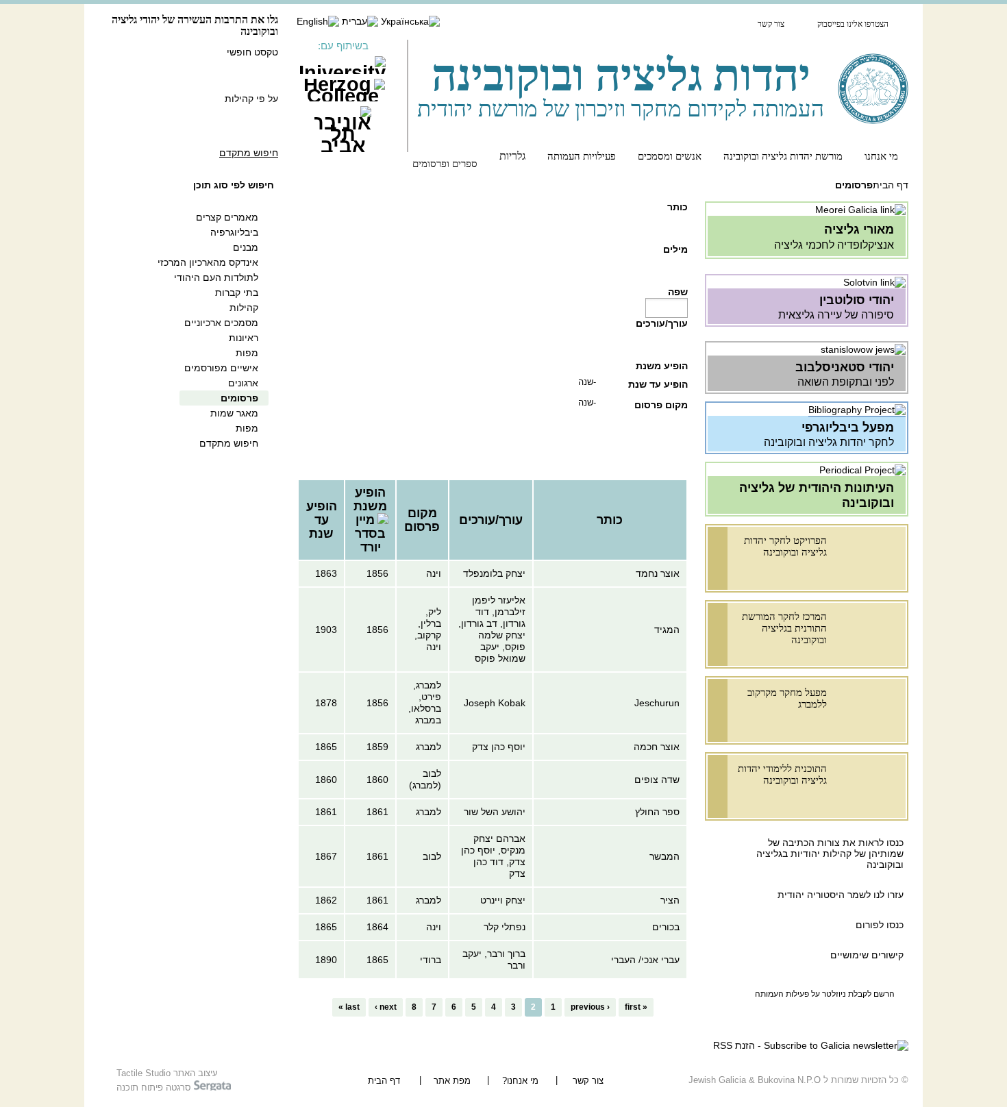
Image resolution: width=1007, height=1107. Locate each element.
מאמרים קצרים (227, 217)
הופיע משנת (662, 365)
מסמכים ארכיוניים (221, 322)
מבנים (245, 247)
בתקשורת (714, 23)
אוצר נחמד (658, 573)
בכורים (666, 926)
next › (386, 1007)
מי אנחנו (881, 155)
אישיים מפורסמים (221, 367)
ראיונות (243, 337)
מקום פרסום (661, 404)
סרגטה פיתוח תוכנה (155, 1087)
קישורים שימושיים (867, 954)
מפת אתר (452, 1080)
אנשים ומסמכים (669, 155)
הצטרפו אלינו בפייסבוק (852, 23)
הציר (670, 900)
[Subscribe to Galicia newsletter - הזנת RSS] (810, 1045)
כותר (677, 206)
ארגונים (243, 382)
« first (636, 1007)
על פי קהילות (251, 98)
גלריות (512, 155)
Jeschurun (657, 702)
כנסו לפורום (880, 924)
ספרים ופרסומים (444, 163)
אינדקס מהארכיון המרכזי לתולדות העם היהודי (208, 270)
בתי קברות (236, 292)
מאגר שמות (234, 413)
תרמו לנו (646, 23)
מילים (675, 249)
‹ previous (590, 1007)
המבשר (664, 856)
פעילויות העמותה (581, 155)
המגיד (667, 629)
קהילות (243, 307)
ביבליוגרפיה (234, 232)
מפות (247, 352)
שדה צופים (657, 779)
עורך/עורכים (662, 323)
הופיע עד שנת (658, 384)
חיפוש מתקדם (248, 152)
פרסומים (239, 398)
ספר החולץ (657, 811)
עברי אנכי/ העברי (645, 959)
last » (349, 1007)
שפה (678, 291)
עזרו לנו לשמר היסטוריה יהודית (839, 894)
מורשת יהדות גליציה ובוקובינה (783, 155)
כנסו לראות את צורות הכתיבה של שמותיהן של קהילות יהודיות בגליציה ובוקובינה (830, 853)
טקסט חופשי (252, 52)
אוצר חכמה (657, 746)
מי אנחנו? (520, 1080)
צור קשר (771, 23)
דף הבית (890, 184)
